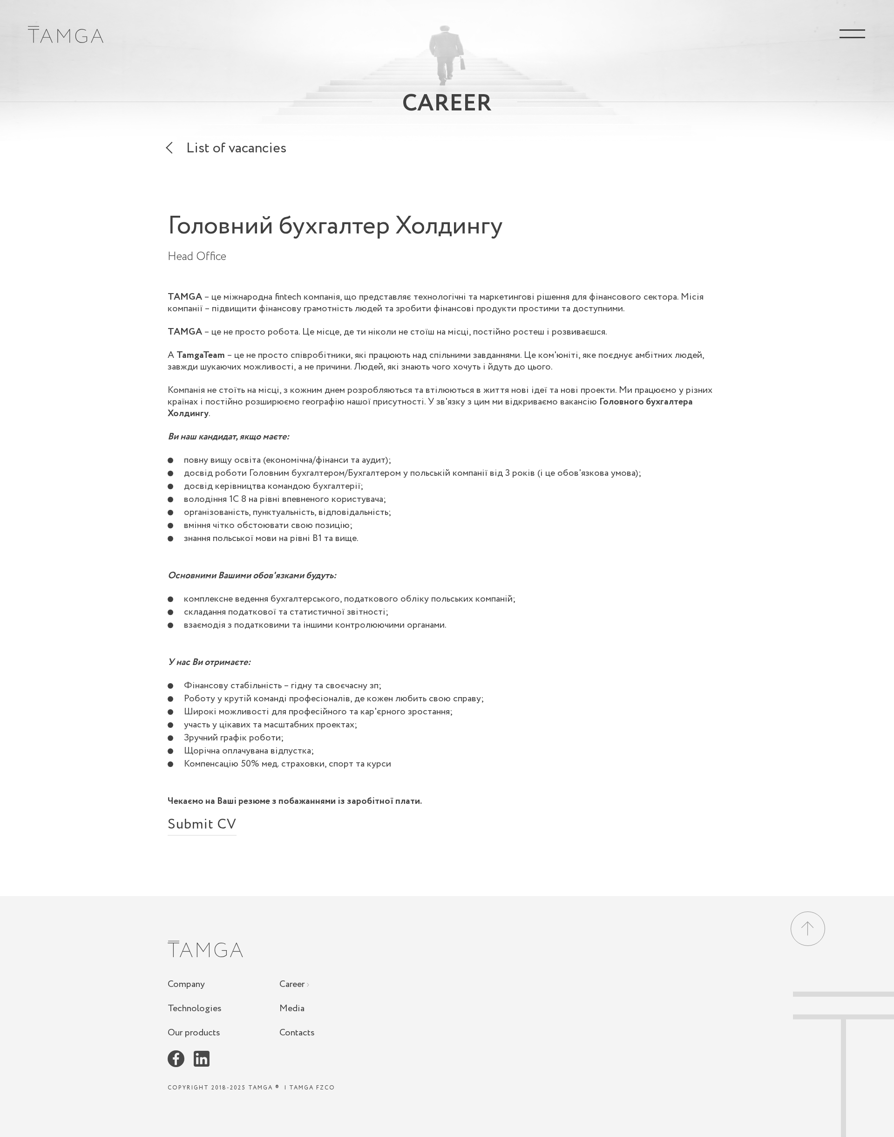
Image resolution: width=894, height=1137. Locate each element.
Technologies (195, 1008)
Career (293, 984)
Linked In (202, 1059)
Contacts (297, 1033)
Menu (852, 34)
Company (186, 984)
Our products (194, 1033)
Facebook (176, 1058)
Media (292, 1008)
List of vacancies (236, 150)
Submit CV (202, 827)
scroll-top (843, 1064)
